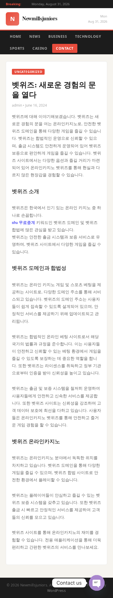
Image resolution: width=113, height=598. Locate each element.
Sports (17, 48)
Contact (65, 48)
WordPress (56, 590)
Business (57, 36)
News (34, 36)
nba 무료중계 (23, 222)
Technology (88, 36)
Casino (39, 48)
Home (15, 36)
